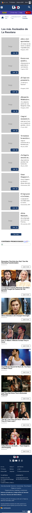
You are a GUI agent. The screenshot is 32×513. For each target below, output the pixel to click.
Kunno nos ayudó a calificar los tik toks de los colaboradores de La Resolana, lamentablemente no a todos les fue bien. (26, 59)
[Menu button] (3, 7)
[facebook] (19, 461)
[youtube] (16, 461)
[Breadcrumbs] (3, 17)
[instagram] (13, 461)
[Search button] (29, 7)
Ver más (16, 234)
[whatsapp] (22, 461)
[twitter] (10, 461)
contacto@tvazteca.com (22, 477)
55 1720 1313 (19, 479)
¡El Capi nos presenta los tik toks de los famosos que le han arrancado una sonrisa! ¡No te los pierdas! (25, 79)
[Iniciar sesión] (29, 2)
